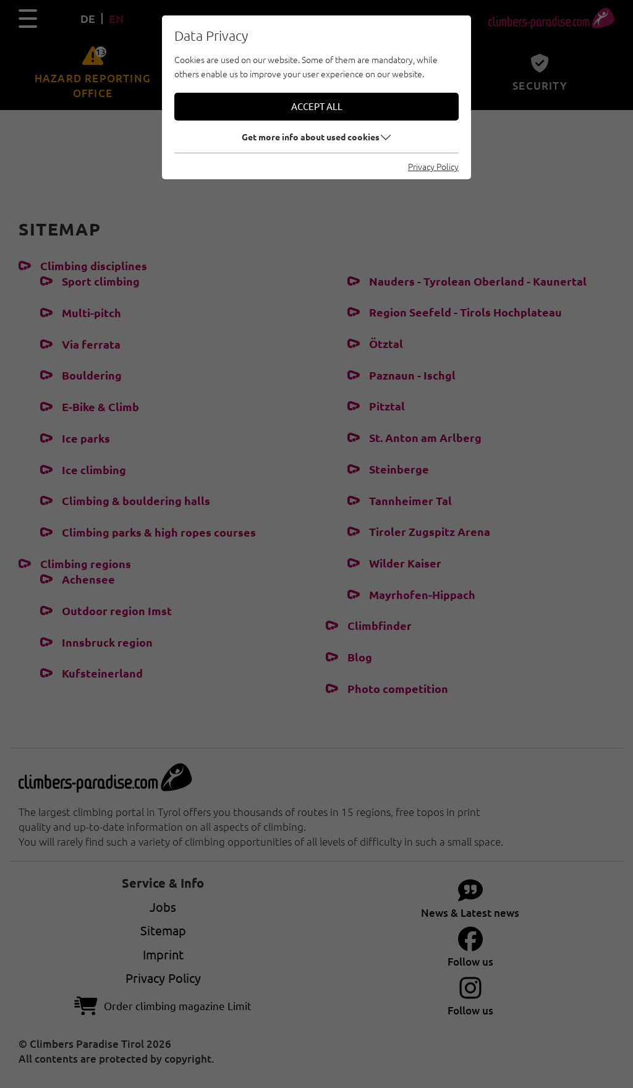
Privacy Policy (433, 166)
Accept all (316, 106)
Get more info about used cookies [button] (311, 136)
